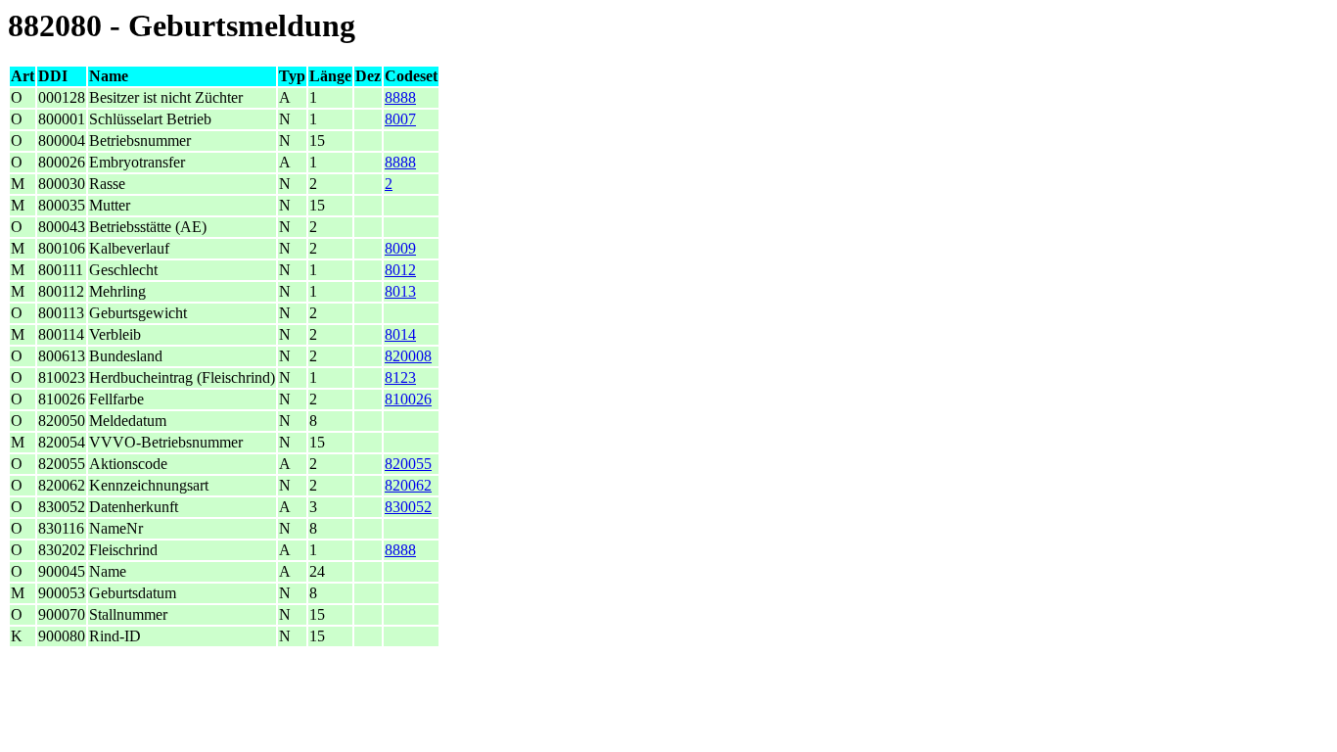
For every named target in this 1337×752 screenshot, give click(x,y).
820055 (408, 463)
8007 (400, 119)
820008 (408, 356)
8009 (400, 248)
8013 (400, 291)
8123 (400, 377)
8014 (400, 334)
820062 (408, 485)
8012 (400, 269)
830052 (408, 506)
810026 (408, 399)
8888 (400, 97)
